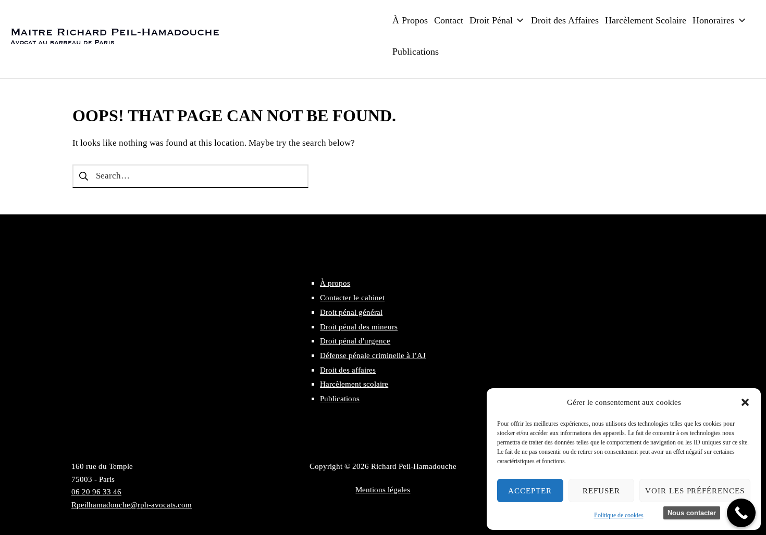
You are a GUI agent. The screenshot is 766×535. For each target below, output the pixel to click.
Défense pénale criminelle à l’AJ (373, 355)
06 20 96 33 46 (96, 491)
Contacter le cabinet (352, 297)
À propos (335, 282)
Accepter (530, 491)
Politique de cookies (619, 515)
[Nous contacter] (741, 513)
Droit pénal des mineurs (359, 326)
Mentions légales (382, 489)
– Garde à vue (516, 150)
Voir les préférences (695, 491)
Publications (340, 398)
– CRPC (505, 200)
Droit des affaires (348, 369)
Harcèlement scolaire (354, 383)
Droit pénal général (351, 312)
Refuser (601, 491)
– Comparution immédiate (539, 216)
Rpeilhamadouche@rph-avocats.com (131, 504)
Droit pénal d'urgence (355, 340)
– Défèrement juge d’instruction (550, 183)
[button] (745, 402)
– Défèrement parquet (531, 167)
